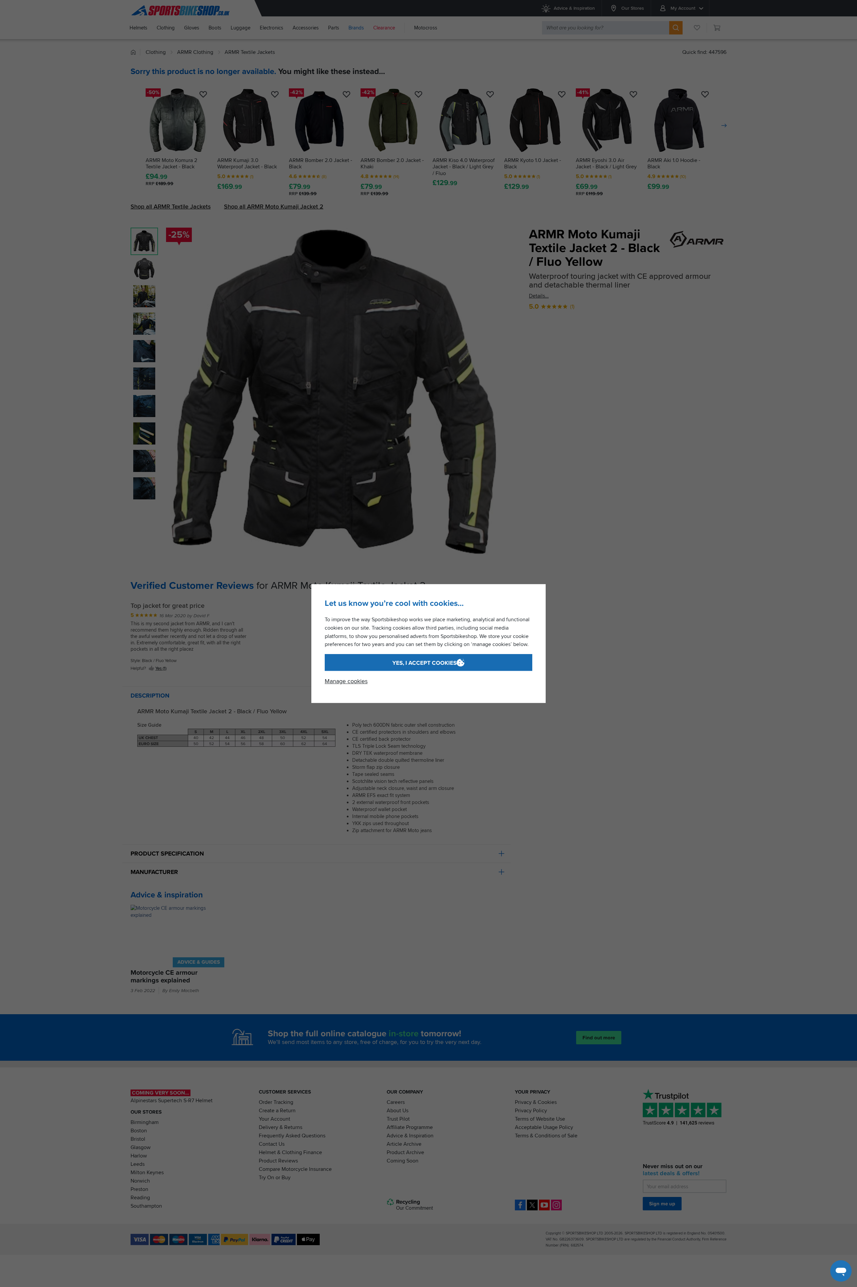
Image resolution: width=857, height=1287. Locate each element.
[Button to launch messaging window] (841, 1271)
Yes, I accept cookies (424, 662)
